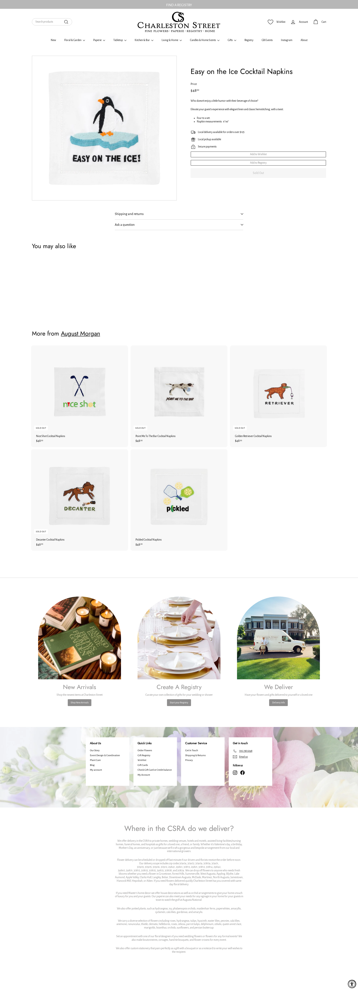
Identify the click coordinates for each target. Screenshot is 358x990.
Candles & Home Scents (203, 40)
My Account (144, 775)
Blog (92, 765)
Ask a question (125, 224)
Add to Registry (258, 162)
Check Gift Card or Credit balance (155, 770)
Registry (248, 40)
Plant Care (95, 760)
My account (96, 770)
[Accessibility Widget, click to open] (352, 984)
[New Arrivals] (79, 637)
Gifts (230, 40)
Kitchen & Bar (142, 40)
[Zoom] (104, 128)
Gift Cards (143, 765)
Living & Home (170, 40)
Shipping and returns (129, 214)
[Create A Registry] (179, 637)
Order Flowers (145, 750)
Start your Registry (179, 702)
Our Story (95, 750)
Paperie (97, 40)
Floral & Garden (73, 40)
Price (194, 84)
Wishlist (142, 760)
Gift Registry (144, 755)
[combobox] (52, 21)
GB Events (267, 40)
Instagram (286, 40)
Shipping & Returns (195, 755)
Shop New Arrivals (79, 702)
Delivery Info (278, 702)
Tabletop (118, 40)
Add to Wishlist (258, 154)
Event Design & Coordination (105, 755)
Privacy (189, 760)
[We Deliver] (278, 637)
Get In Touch (191, 750)
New (53, 40)
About (304, 40)
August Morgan (80, 333)
